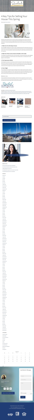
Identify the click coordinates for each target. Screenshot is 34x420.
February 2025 (4, 199)
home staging (20, 92)
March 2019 (3, 306)
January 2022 (4, 255)
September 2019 (4, 297)
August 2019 (4, 298)
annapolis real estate (16, 91)
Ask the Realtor (7, 90)
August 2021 (4, 262)
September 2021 (4, 261)
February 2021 (4, 271)
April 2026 (3, 181)
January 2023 (4, 237)
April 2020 (3, 286)
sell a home (23, 93)
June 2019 (3, 301)
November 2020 (4, 276)
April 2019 (3, 304)
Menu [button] (18, 10)
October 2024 (4, 205)
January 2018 (4, 327)
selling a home (27, 93)
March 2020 (3, 288)
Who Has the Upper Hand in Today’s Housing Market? (8, 165)
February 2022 (4, 253)
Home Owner (26, 91)
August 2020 (4, 280)
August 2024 (4, 208)
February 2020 (4, 289)
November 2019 (4, 294)
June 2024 (3, 211)
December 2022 (4, 238)
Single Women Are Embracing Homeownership (27, 106)
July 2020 (3, 282)
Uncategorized (4, 349)
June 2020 (3, 283)
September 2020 (4, 279)
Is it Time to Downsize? (11, 106)
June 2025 (3, 193)
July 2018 (3, 318)
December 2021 (4, 256)
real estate (7, 93)
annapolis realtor (21, 91)
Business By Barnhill (19, 408)
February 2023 (4, 235)
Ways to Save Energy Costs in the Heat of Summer (20, 106)
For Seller (10, 90)
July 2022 (3, 246)
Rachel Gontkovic (3, 93)
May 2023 (3, 231)
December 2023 (4, 220)
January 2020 (4, 291)
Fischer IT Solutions (14, 408)
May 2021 (3, 267)
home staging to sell (25, 92)
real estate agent (12, 93)
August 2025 (4, 190)
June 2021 (3, 265)
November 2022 (4, 240)
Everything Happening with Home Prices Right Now (8, 171)
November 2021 (4, 258)
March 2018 (3, 324)
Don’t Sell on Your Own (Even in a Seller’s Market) (3, 106)
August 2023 (4, 226)
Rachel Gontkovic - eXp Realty (17, 4)
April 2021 (3, 268)
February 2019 (4, 307)
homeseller (30, 92)
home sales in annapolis (4, 92)
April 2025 (3, 196)
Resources (13, 90)
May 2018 (3, 321)
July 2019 (3, 300)
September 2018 (4, 315)
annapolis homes (10, 91)
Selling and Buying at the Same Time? (7, 168)
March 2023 (3, 234)
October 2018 (4, 313)
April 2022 (3, 250)
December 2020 (4, 274)
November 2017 (4, 330)
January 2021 (4, 273)
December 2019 (4, 292)
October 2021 (4, 259)
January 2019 (4, 309)
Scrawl (24, 408)
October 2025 (4, 187)
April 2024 (3, 214)
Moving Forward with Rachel (5, 346)
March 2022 (3, 252)
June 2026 (3, 178)
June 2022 (3, 247)
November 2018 (4, 312)
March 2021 (3, 270)
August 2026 (4, 175)
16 (29, 357)
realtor (20, 93)
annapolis (6, 91)
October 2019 (4, 295)
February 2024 (4, 217)
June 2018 (3, 319)
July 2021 (3, 264)
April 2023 (3, 232)
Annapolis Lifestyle (4, 334)
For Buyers (3, 338)
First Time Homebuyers (5, 337)
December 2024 (4, 202)
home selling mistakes (15, 92)
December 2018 (4, 310)
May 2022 (3, 249)
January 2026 (4, 184)
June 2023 (3, 229)
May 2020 (3, 285)
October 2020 (4, 277)
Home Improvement (4, 343)
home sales (29, 91)
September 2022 (4, 243)
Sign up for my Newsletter (9, 120)
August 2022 (4, 244)
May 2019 (3, 303)
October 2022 (4, 241)
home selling (10, 92)
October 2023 (4, 223)
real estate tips (17, 93)
